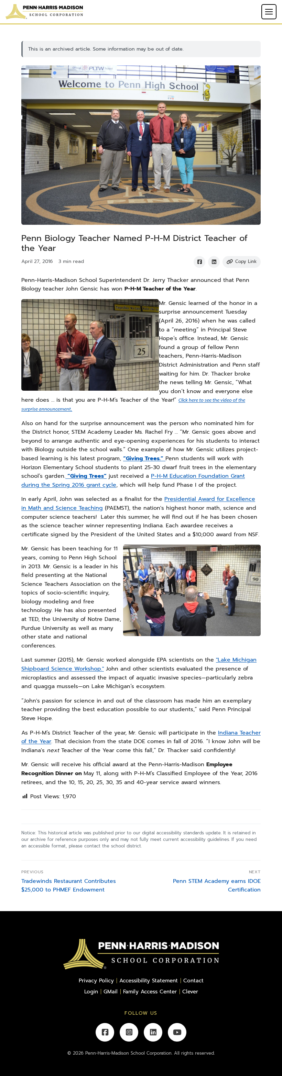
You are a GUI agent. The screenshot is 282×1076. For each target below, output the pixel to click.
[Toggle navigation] (268, 11)
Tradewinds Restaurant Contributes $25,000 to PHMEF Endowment (68, 885)
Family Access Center (150, 991)
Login (91, 991)
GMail (111, 991)
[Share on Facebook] (199, 262)
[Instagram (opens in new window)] (129, 1032)
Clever (190, 991)
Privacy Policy (96, 980)
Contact (193, 980)
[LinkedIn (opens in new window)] (153, 1032)
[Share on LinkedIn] (214, 262)
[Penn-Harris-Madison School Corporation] (44, 11)
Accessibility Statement (148, 980)
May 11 (92, 773)
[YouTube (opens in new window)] (177, 1032)
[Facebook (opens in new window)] (105, 1032)
